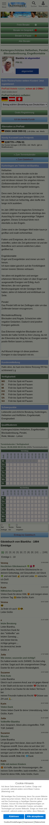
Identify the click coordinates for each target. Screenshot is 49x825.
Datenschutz (40, 822)
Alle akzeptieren (35, 816)
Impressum (28, 822)
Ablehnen (14, 816)
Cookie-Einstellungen (13, 822)
